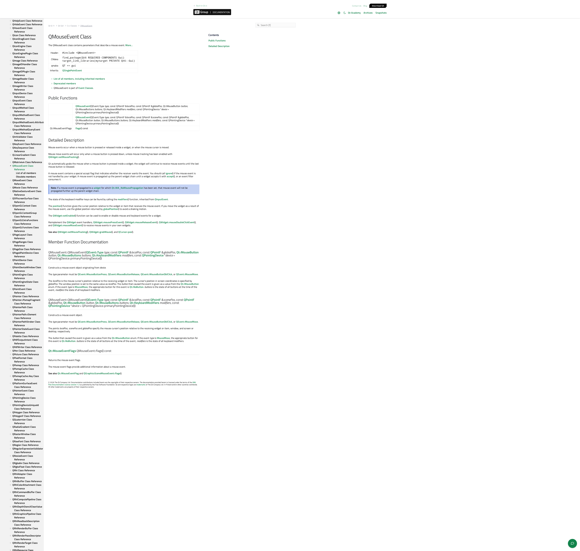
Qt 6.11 (51, 26)
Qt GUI (60, 26)
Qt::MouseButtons (69, 255)
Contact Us (356, 5)
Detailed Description (219, 46)
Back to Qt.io (201, 6)
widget (97, 188)
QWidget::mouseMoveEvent (67, 225)
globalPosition (110, 209)
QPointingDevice (153, 255)
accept (170, 176)
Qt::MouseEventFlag (68, 373)
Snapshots (381, 13)
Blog (365, 5)
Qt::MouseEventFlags (62, 350)
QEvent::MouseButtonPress (92, 274)
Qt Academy (354, 13)
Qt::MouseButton (187, 252)
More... (129, 45)
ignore (169, 173)
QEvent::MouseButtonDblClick (156, 274)
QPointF (123, 252)
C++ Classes (72, 26)
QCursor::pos (125, 232)
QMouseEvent (83, 106)
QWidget (71, 222)
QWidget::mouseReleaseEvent (140, 222)
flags (78, 128)
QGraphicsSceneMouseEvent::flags (102, 373)
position (57, 206)
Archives (368, 13)
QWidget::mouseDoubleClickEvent (176, 222)
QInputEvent (161, 199)
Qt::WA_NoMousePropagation (127, 188)
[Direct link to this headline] (79, 98)
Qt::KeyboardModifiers (106, 255)
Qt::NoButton (136, 287)
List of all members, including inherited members (79, 79)
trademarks (141, 384)
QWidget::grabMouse (100, 232)
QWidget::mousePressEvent (107, 222)
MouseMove (81, 287)
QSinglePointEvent (72, 70)
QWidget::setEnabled (64, 215)
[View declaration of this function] (104, 258)
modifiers (123, 199)
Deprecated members (65, 83)
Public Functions (217, 40)
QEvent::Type (95, 252)
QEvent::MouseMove (187, 274)
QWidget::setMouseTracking (63, 157)
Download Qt (378, 5)
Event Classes (85, 88)
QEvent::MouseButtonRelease (123, 274)
